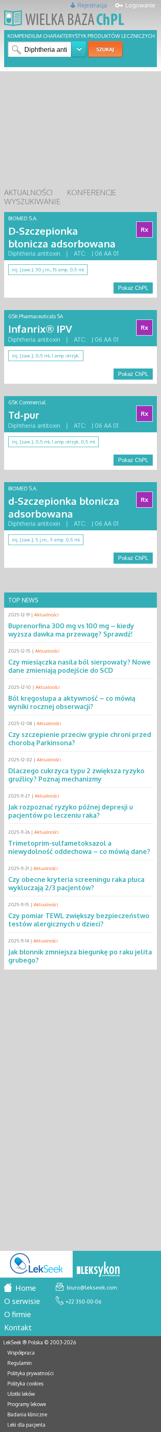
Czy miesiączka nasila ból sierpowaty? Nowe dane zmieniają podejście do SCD (79, 666)
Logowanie (140, 5)
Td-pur (23, 414)
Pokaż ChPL (133, 288)
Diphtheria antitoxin (34, 253)
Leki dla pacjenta (26, 1425)
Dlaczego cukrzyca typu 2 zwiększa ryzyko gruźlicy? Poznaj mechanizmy (76, 775)
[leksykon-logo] (98, 1270)
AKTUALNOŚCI (28, 192)
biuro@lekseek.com (91, 1287)
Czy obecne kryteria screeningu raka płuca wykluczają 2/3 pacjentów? (76, 883)
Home (25, 1287)
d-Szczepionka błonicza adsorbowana (63, 507)
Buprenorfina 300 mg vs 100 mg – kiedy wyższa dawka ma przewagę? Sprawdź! (71, 630)
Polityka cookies (25, 1384)
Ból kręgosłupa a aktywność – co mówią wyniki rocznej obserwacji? (71, 702)
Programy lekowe (26, 1404)
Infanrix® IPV (40, 328)
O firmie (17, 1314)
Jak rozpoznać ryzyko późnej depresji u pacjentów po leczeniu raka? (70, 811)
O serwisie (22, 1301)
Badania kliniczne (27, 1414)
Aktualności (46, 615)
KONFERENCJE (91, 192)
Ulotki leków (21, 1394)
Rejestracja (92, 5)
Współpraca (21, 1353)
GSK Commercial (26, 402)
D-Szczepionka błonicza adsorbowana (62, 237)
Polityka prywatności (30, 1373)
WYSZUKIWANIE (32, 201)
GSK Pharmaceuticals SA (35, 316)
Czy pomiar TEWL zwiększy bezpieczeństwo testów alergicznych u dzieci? (78, 920)
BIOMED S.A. (23, 218)
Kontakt (18, 1327)
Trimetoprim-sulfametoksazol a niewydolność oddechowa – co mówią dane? (79, 847)
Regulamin (19, 1363)
